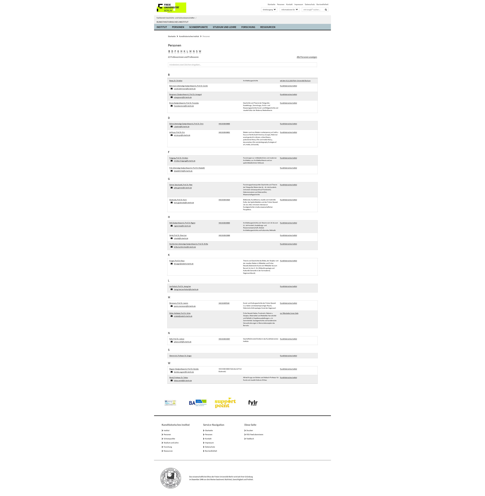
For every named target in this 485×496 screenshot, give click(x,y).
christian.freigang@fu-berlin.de (184, 161)
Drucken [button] (249, 430)
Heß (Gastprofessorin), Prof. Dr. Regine (182, 223)
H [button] (181, 51)
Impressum (298, 4)
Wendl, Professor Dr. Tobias (178, 377)
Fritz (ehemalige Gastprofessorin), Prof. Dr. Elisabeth (187, 168)
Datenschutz (310, 4)
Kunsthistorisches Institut (172, 21)
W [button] (200, 51)
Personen (280, 4)
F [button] (175, 51)
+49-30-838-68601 (224, 132)
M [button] (190, 51)
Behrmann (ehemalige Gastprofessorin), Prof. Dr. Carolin (188, 86)
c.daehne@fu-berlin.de (181, 127)
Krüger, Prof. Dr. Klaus (176, 261)
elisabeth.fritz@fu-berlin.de (183, 171)
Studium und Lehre (224, 27)
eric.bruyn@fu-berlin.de (182, 135)
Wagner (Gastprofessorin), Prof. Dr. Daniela (184, 369)
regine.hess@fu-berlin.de (182, 226)
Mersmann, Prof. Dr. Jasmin (178, 303)
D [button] (172, 51)
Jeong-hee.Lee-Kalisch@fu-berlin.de (186, 289)
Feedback (250, 438)
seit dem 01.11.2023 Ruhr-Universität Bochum (295, 81)
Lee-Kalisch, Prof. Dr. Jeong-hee (180, 286)
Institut (162, 27)
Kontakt (289, 4)
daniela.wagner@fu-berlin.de (184, 372)
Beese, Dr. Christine (175, 81)
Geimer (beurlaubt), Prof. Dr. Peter (180, 185)
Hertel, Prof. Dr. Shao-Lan (178, 235)
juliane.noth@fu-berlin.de (182, 342)
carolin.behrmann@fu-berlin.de (185, 89)
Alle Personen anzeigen (307, 57)
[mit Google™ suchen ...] (326, 10)
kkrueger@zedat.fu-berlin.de (183, 264)
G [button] (178, 51)
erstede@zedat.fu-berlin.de (183, 316)
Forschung (248, 27)
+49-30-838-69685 (224, 124)
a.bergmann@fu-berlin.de (183, 97)
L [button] (187, 51)
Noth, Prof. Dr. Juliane (176, 339)
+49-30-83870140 (224, 303)
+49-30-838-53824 (224, 200)
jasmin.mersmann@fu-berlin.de (185, 306)
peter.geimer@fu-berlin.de (183, 188)
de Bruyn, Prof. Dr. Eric (177, 132)
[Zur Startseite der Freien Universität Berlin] (175, 8)
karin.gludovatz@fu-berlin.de (184, 203)
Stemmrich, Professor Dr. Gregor (180, 356)
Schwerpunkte (198, 27)
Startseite (271, 4)
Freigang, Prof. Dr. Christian (178, 158)
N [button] (194, 51)
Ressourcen (267, 27)
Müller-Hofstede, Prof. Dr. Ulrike (179, 313)
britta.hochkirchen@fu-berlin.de (185, 247)
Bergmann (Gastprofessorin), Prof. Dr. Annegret (185, 94)
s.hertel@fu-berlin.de (181, 238)
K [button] (184, 51)
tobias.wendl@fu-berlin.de (183, 380)
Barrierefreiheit (322, 4)
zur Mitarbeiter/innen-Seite (289, 313)
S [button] (197, 51)
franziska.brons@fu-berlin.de (184, 106)
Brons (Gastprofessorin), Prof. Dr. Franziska (184, 103)
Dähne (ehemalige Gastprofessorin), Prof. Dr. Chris (186, 124)
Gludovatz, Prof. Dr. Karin (178, 200)
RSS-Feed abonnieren (254, 434)
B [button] (169, 51)
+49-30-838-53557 (224, 339)
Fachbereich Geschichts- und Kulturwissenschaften (176, 18)
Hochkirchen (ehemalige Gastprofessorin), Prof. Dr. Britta (188, 244)
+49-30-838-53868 (224, 235)
